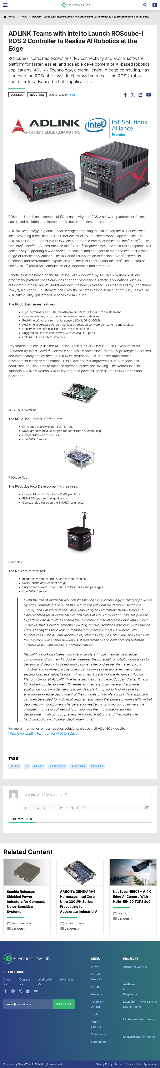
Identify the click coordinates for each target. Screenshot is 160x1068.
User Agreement (147, 1064)
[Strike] (44, 807)
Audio (127, 966)
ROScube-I (78, 766)
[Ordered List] (49, 807)
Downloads (98, 1034)
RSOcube (97, 766)
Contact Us (24, 981)
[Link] (73, 807)
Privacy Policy (103, 1064)
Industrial (37, 94)
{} (78, 807)
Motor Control (137, 966)
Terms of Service (125, 1064)
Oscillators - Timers (141, 1019)
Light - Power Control (142, 1001)
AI (27, 766)
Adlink (14, 766)
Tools (94, 1014)
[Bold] (26, 807)
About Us (7, 981)
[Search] (145, 5)
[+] (84, 807)
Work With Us (45, 981)
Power (132, 984)
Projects (96, 994)
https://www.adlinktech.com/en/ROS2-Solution (43, 733)
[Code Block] (67, 807)
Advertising (67, 979)
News (95, 966)
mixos (72, 94)
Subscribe (64, 1004)
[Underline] (38, 807)
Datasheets (98, 1041)
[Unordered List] (55, 807)
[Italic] (32, 807)
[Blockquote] (61, 807)
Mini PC (39, 766)
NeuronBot (57, 766)
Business (17, 94)
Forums (96, 986)
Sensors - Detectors (141, 1036)
